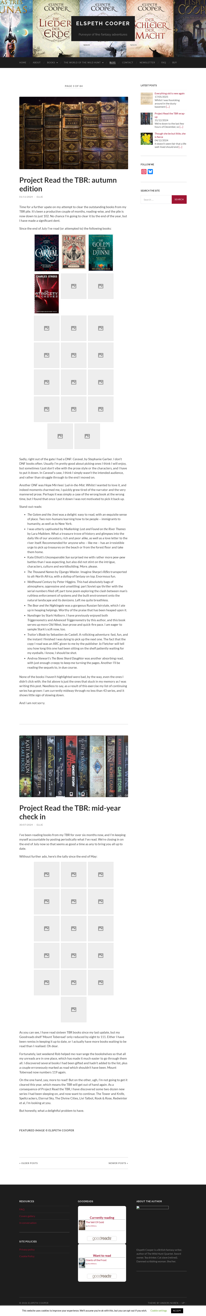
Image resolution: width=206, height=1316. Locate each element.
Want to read (102, 1255)
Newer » (118, 1163)
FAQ (163, 62)
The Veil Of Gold (95, 1222)
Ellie (40, 196)
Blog (113, 62)
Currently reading (102, 1217)
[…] (168, 106)
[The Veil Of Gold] (82, 1229)
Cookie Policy (26, 1256)
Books (51, 62)
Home (22, 62)
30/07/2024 (26, 824)
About (37, 62)
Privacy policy (27, 1249)
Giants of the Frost (96, 1260)
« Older (28, 1163)
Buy (174, 62)
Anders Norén (169, 1303)
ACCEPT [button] (177, 1310)
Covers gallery (27, 1216)
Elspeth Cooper (103, 23)
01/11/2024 (26, 196)
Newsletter (147, 62)
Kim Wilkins (92, 1226)
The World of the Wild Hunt (82, 62)
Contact (127, 62)
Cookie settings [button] (158, 1310)
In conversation (28, 1222)
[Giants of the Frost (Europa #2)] (82, 1267)
